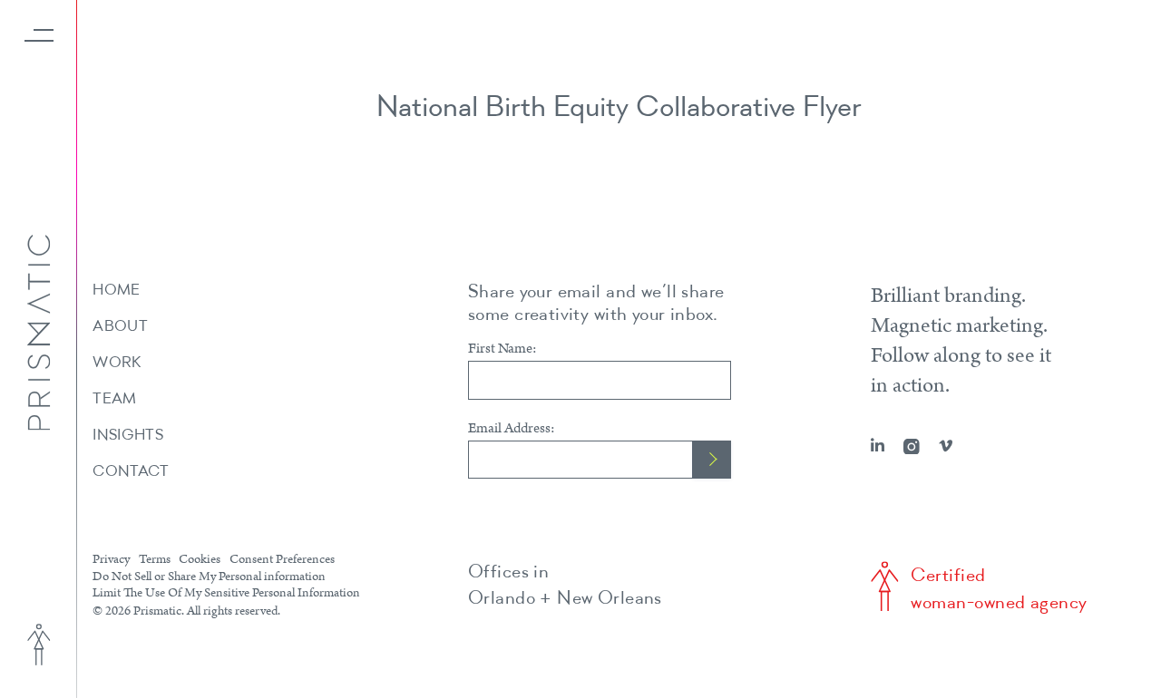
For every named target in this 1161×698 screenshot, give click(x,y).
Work (117, 363)
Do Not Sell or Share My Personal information (209, 577)
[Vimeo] (945, 446)
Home (116, 290)
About (120, 326)
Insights (128, 435)
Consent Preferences (282, 560)
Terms (155, 560)
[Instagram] (911, 447)
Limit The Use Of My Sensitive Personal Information (226, 593)
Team (114, 399)
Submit (712, 460)
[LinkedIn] (877, 446)
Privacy (111, 560)
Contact (131, 472)
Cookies (199, 560)
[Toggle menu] (39, 36)
